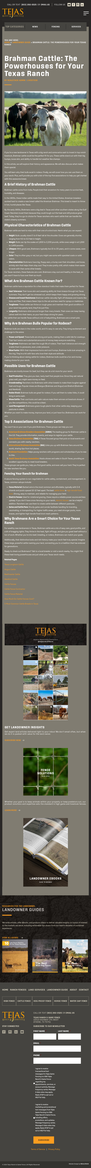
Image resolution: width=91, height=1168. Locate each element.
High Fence (9, 1001)
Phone (37, 1055)
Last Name (64, 1031)
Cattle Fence (24, 1001)
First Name (39, 1031)
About (73, 990)
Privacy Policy (54, 1149)
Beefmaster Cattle (12, 574)
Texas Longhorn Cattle (14, 564)
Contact (84, 990)
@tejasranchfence (45, 641)
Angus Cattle (10, 569)
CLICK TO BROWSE (45, 882)
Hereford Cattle (11, 579)
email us (70, 1013)
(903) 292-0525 (29, 4)
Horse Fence (60, 1001)
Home (7, 42)
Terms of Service (38, 1149)
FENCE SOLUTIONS (45, 771)
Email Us (45, 4)
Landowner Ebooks (45, 878)
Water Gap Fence (78, 1001)
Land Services (36, 990)
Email (37, 1043)
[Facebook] (73, 4)
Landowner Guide (21, 42)
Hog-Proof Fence (42, 1001)
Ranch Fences (18, 990)
